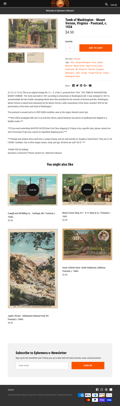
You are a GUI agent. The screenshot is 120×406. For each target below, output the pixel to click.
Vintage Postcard (95, 73)
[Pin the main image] (81, 85)
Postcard (76, 59)
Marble (100, 62)
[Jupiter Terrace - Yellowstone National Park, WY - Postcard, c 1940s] (33, 268)
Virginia (106, 73)
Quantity (68, 41)
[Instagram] (101, 389)
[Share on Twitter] (77, 85)
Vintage (84, 73)
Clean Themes (50, 395)
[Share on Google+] (85, 85)
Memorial (68, 66)
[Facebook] (97, 389)
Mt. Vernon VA (81, 69)
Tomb (78, 73)
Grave (94, 62)
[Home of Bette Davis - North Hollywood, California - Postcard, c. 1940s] (87, 244)
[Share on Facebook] (73, 85)
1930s (72, 62)
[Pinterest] (106, 389)
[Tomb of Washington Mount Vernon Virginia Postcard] (32, 33)
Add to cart (96, 48)
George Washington (83, 62)
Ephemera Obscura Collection (25, 395)
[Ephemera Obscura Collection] (60, 3)
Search (11, 389)
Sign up (88, 365)
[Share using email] (90, 85)
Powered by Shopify (64, 395)
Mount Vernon (79, 66)
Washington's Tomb (72, 76)
